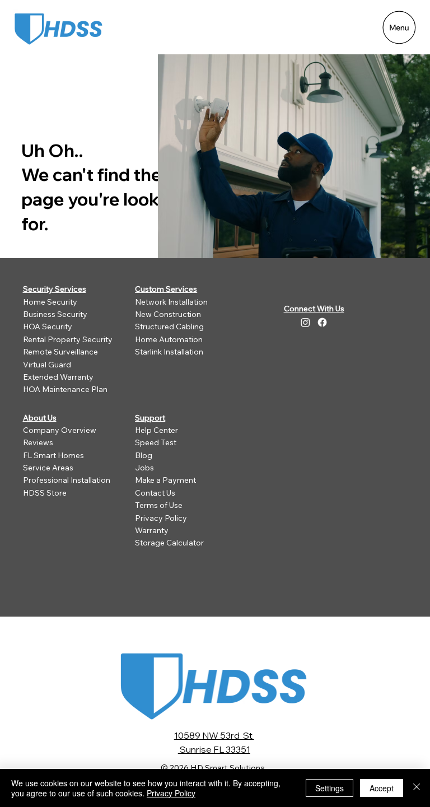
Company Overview (59, 430)
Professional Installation (66, 480)
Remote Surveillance (60, 352)
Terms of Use (159, 505)
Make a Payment (165, 480)
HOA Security (47, 326)
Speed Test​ (155, 442)
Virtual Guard (47, 365)
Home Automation (169, 339)
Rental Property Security (68, 339)
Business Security (55, 314)
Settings (329, 788)
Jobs (144, 468)
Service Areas (48, 468)
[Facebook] (322, 322)
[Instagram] (305, 322)
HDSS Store (45, 493)
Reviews (38, 442)
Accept (382, 788)
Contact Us (155, 493)
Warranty (152, 530)
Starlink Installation (169, 352)
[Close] (416, 788)
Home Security (50, 302)
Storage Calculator (169, 543)
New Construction (168, 314)
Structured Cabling (169, 326)
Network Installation (171, 302)
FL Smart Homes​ (53, 455)
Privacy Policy (161, 518)
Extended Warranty (58, 377)
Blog (143, 455)
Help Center (156, 430)
